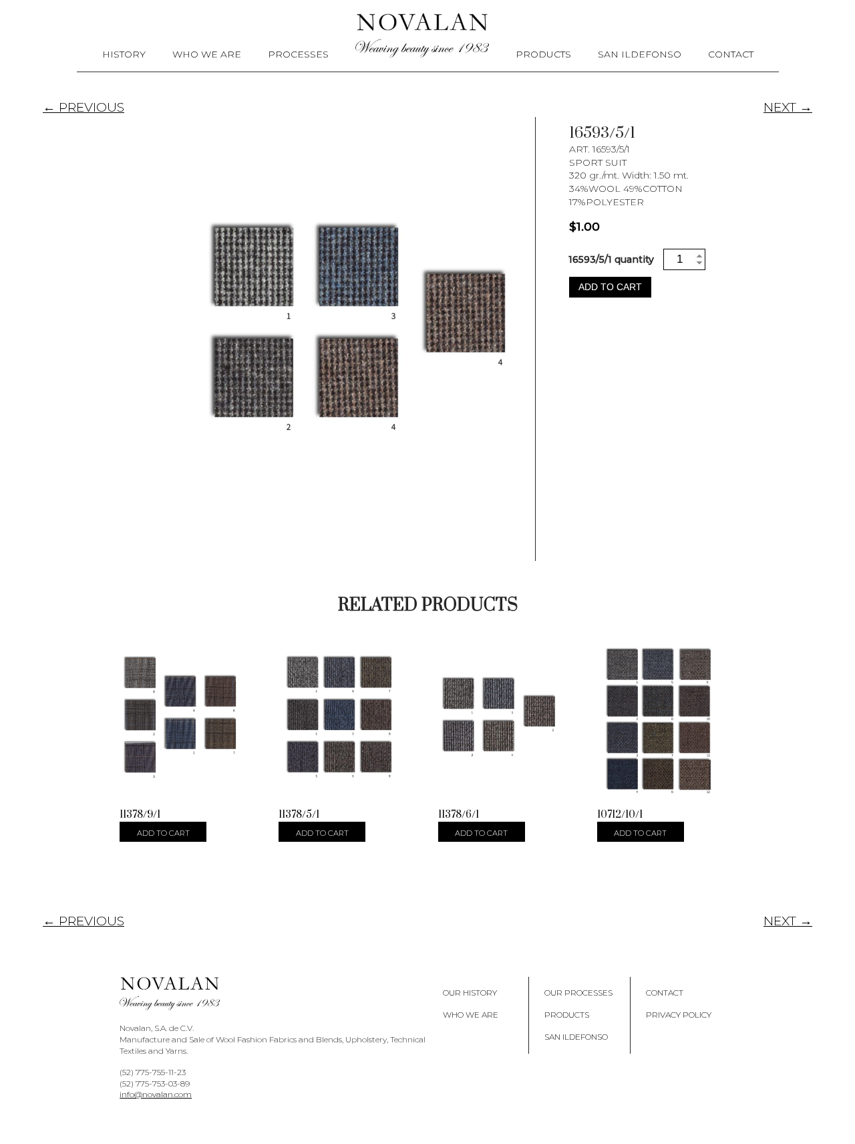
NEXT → (787, 107)
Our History (470, 993)
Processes (298, 54)
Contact (730, 54)
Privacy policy (678, 1015)
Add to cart (610, 286)
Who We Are (206, 54)
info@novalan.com (156, 1094)
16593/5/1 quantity (611, 259)
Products (543, 54)
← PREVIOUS (83, 107)
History (124, 54)
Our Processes (578, 993)
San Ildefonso (639, 54)
